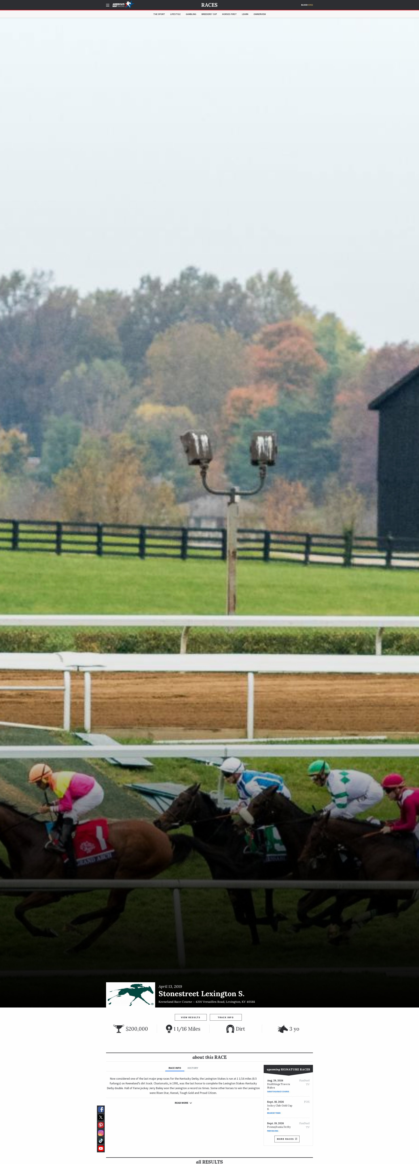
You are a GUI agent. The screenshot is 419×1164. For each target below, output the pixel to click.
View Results (190, 1017)
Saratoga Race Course (278, 1091)
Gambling (191, 14)
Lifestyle (175, 14)
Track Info (226, 1017)
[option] (209, 512)
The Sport (159, 14)
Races (209, 5)
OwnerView (260, 14)
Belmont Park (274, 1113)
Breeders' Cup (209, 14)
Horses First (229, 14)
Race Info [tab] (175, 1067)
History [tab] (193, 1067)
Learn (245, 14)
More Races (285, 1138)
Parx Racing (272, 1131)
